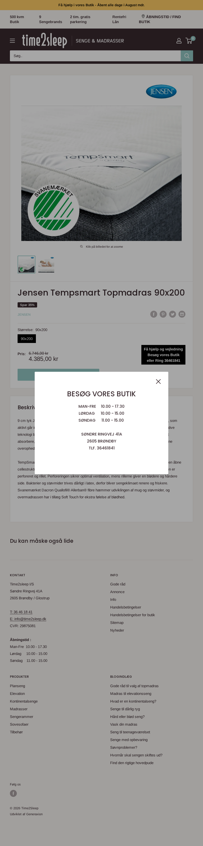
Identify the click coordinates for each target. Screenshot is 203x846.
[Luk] (158, 381)
